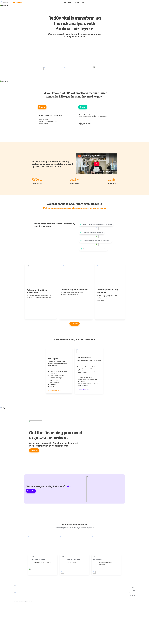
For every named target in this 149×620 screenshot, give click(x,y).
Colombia (76, 2)
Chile (64, 2)
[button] (7, 2)
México (84, 2)
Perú (69, 2)
